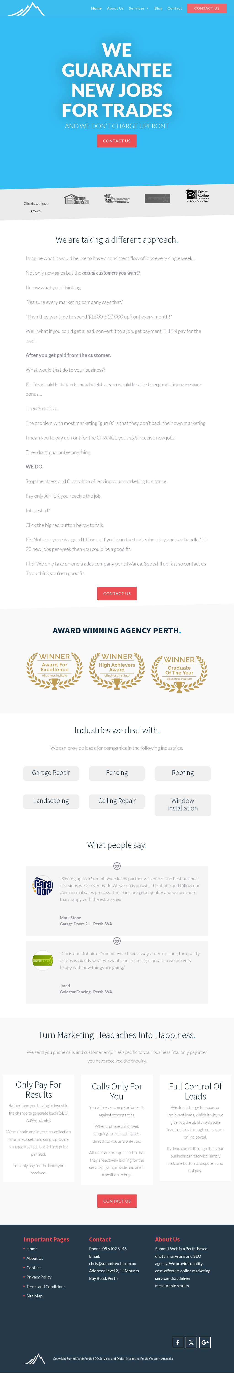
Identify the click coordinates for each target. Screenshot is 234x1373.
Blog (158, 8)
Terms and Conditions (46, 1286)
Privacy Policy (39, 1276)
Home (96, 8)
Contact (175, 8)
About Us (115, 8)
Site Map (35, 1295)
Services (137, 8)
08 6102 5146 (114, 1248)
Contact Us (207, 8)
